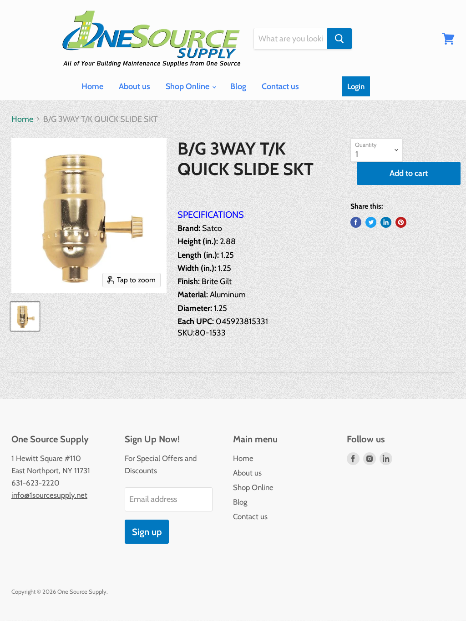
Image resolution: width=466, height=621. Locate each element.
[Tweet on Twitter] (370, 222)
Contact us (280, 86)
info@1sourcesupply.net (49, 495)
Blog (238, 86)
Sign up (147, 531)
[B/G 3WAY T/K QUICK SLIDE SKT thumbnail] (25, 316)
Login (356, 86)
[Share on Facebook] (355, 222)
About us (134, 86)
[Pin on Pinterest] (400, 222)
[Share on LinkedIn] (385, 222)
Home (92, 86)
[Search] (339, 38)
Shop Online (188, 86)
